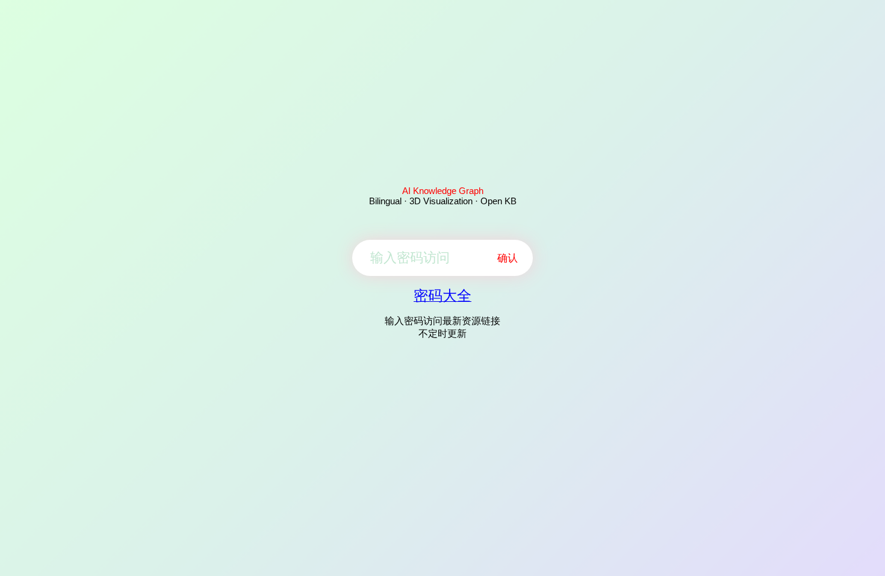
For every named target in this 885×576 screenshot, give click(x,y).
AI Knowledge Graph (442, 191)
